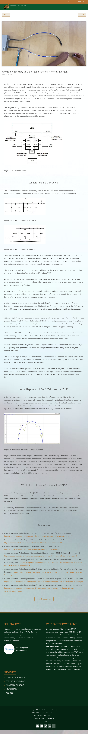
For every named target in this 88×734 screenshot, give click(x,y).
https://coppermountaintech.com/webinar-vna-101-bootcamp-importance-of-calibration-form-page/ (43, 581)
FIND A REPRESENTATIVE (15, 677)
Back (5, 15)
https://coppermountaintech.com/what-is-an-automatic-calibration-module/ (33, 543)
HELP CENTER (11, 689)
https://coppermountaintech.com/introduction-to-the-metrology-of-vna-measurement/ (38, 536)
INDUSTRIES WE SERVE (15, 685)
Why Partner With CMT (61, 624)
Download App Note (44, 599)
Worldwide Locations (42, 715)
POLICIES (9, 693)
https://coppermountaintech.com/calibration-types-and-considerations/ (32, 549)
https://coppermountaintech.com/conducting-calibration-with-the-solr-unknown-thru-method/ (40, 556)
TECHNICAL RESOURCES (16, 681)
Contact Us (44, 721)
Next (82, 15)
